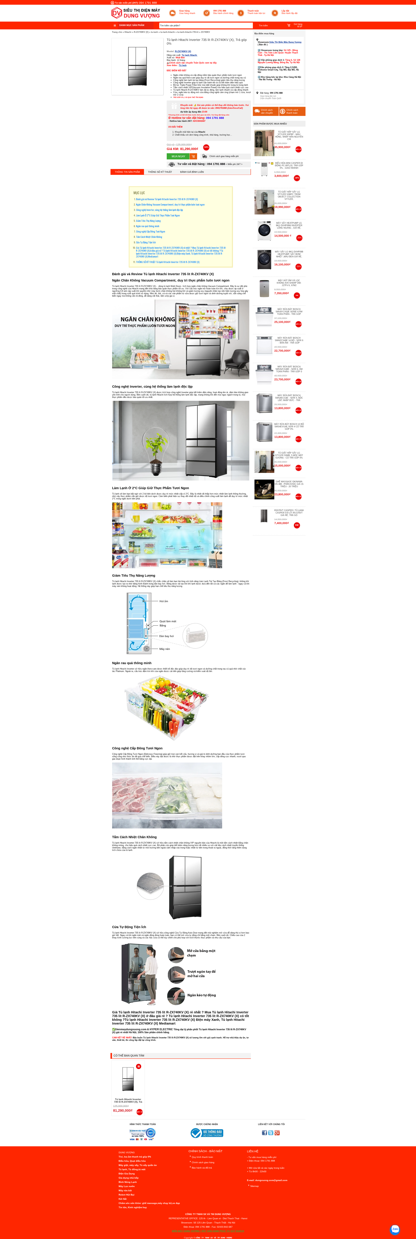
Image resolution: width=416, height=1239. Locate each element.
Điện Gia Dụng (127, 1173)
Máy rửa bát (125, 1190)
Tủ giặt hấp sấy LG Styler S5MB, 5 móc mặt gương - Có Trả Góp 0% (289, 455)
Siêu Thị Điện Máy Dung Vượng (285, 42)
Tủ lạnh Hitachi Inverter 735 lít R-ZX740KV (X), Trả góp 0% (128, 1102)
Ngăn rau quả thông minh (147, 226)
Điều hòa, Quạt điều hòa (132, 1161)
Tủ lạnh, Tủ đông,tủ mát (132, 1169)
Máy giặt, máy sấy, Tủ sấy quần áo (138, 1165)
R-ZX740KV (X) (141, 32)
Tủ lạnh (183, 65)
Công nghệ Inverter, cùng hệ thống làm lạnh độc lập (159, 210)
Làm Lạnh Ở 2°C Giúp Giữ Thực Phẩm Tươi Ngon (158, 215)
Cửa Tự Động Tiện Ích (146, 242)
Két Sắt (123, 1199)
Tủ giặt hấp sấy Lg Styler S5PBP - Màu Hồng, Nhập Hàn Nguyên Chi (289, 135)
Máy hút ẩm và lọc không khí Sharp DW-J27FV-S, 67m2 (289, 283)
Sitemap (254, 1186)
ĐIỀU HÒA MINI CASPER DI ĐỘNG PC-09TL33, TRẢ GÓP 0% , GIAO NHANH (289, 165)
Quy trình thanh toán (202, 1157)
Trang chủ (117, 32)
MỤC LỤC (139, 192)
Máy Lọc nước (127, 1186)
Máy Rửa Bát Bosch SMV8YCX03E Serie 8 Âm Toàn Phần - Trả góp (289, 311)
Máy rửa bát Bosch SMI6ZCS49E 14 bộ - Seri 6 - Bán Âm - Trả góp (289, 340)
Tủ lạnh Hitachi (190, 55)
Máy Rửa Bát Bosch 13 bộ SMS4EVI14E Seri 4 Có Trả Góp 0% (289, 426)
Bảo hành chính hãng (223, 12)
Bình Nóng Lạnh (128, 1182)
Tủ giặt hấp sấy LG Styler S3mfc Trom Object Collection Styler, (289, 195)
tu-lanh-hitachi (167, 32)
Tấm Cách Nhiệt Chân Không (149, 236)
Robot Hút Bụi (126, 1194)
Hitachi (127, 32)
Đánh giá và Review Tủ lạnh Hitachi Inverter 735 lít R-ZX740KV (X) (167, 199)
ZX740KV (205, 32)
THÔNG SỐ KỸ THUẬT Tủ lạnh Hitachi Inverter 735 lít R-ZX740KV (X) (167, 262)
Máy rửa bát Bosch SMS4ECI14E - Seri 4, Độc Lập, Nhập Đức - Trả (289, 397)
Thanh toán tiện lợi (256, 12)
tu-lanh (154, 32)
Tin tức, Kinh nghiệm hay (133, 1207)
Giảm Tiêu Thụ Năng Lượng (148, 220)
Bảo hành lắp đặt (290, 12)
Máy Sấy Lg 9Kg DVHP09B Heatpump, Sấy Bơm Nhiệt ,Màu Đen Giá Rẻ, (289, 254)
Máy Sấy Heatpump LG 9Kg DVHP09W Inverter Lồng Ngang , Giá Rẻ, (289, 225)
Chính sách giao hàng (203, 1162)
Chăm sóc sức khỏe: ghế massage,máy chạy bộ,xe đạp (149, 1203)
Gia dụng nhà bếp (129, 1177)
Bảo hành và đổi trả (202, 1167)
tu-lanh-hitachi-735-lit (187, 32)
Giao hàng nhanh (187, 12)
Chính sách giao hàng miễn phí (224, 156)
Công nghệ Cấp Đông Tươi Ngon (150, 231)
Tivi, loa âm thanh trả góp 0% (135, 1156)
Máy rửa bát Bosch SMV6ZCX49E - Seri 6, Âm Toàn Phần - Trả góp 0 (289, 369)
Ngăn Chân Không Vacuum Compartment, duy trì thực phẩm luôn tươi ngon (170, 204)
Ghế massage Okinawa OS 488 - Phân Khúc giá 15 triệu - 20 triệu (289, 484)
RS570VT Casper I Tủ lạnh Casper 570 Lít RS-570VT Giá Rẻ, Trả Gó (289, 512)
